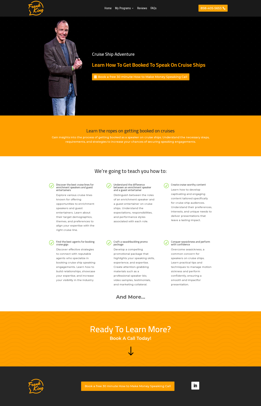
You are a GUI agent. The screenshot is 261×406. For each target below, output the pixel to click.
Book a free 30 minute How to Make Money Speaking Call (142, 77)
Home (108, 8)
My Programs (123, 8)
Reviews (142, 8)
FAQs (153, 8)
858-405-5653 (211, 8)
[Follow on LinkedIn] (195, 386)
